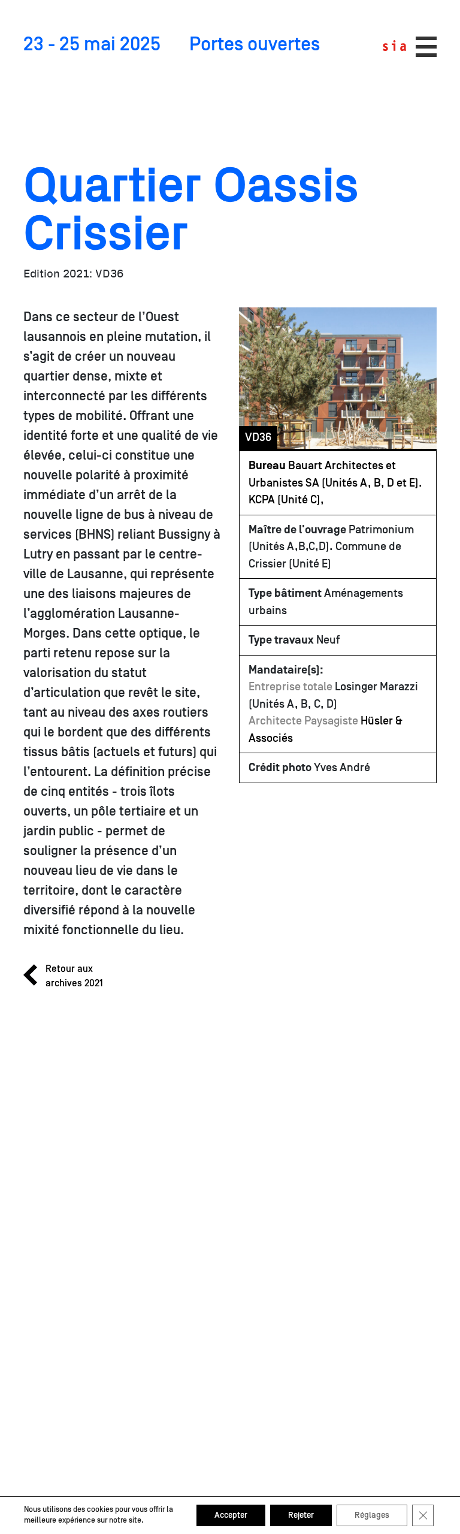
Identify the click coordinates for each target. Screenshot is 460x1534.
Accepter (230, 1515)
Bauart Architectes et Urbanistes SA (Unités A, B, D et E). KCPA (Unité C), (335, 482)
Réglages (372, 1515)
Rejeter (301, 1515)
